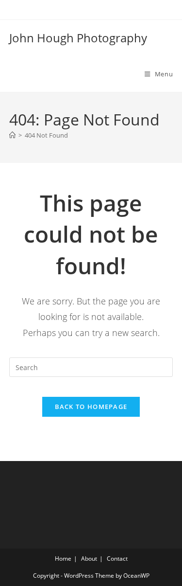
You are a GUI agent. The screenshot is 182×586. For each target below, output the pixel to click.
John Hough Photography (78, 38)
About (89, 558)
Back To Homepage (91, 406)
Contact (117, 558)
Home (63, 558)
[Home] (12, 135)
